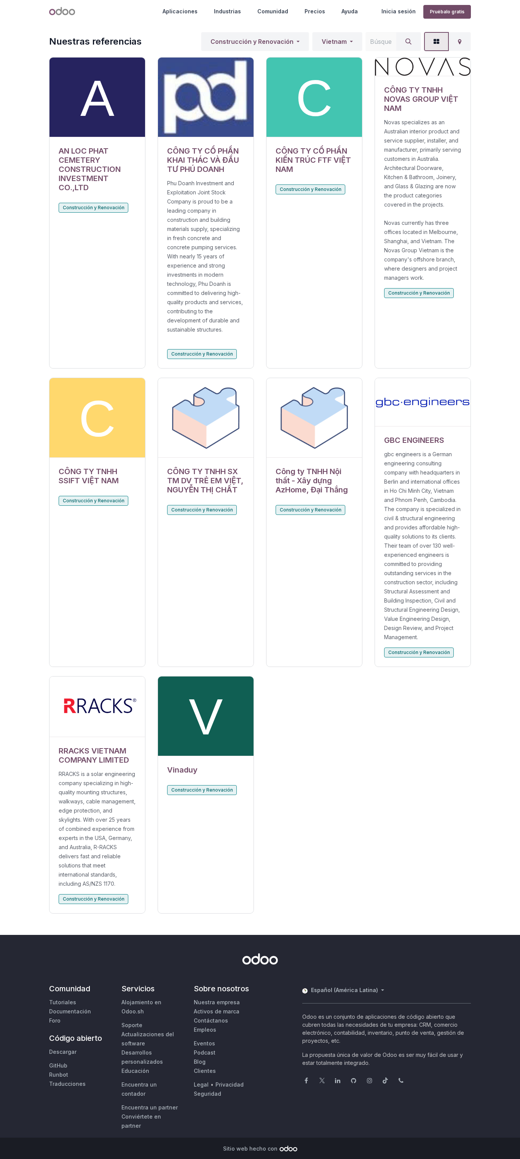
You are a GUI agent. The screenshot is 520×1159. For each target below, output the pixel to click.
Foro (55, 1020)
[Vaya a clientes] (97, 97)
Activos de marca (216, 1011)
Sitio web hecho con (250, 1148)
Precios (315, 11)
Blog (200, 1061)
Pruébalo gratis (447, 11)
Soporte (131, 1025)
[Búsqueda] (408, 41)
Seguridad (207, 1093)
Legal (201, 1084)
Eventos (204, 1043)
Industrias (227, 11)
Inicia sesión (398, 11)
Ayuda (349, 11)
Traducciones (67, 1083)
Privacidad (229, 1084)
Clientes (205, 1071)
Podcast (204, 1052)
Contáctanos (211, 1020)
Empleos (205, 1029)
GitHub (58, 1065)
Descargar (63, 1051)
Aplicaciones (180, 11)
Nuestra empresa (217, 1002)
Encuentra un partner (149, 1107)
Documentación (70, 1011)
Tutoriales (62, 1002)
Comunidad (272, 11)
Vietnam (334, 41)
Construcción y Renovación (252, 41)
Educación (135, 1071)
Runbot (58, 1074)
